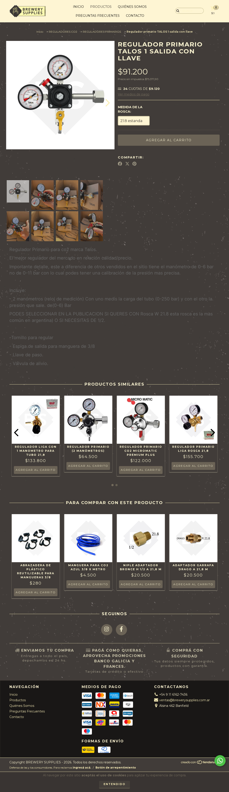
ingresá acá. (82, 767)
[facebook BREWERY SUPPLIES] (121, 629)
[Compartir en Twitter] (127, 164)
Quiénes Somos (132, 7)
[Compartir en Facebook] (120, 164)
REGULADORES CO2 (63, 31)
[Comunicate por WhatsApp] (220, 760)
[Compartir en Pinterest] (134, 164)
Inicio (78, 7)
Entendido (114, 784)
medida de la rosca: (130, 109)
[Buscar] (177, 10)
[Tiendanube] (200, 763)
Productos (101, 7)
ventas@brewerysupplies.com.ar (184, 700)
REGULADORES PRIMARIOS (102, 31)
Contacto (135, 16)
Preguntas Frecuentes (98, 16)
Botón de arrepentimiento (115, 767)
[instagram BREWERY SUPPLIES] (106, 629)
